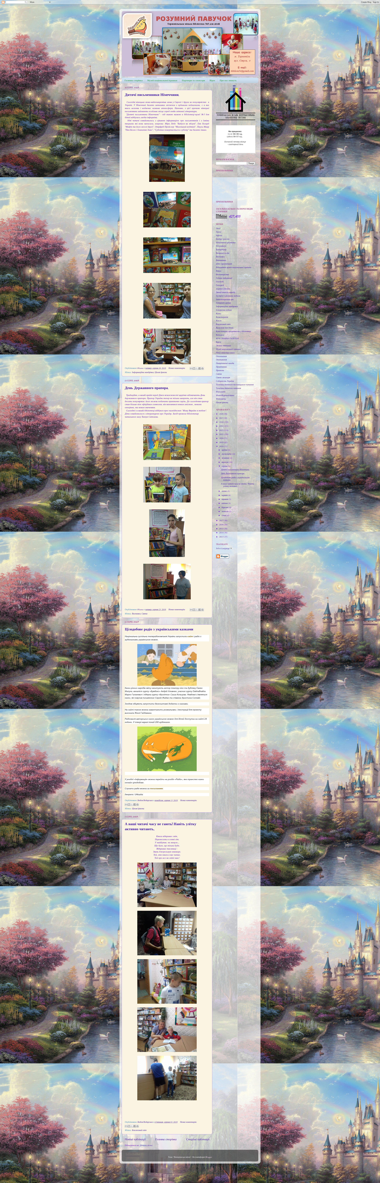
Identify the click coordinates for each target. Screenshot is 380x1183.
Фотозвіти (221, 398)
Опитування (221, 359)
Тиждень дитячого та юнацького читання (235, 384)
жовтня (225, 458)
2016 (221, 524)
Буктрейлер (221, 249)
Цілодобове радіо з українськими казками (159, 629)
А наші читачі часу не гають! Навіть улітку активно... (237, 484)
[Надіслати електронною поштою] (191, 368)
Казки (218, 313)
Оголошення (221, 356)
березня (225, 507)
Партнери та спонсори (193, 80)
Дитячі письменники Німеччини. (152, 94)
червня (225, 495)
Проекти (220, 370)
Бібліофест (221, 246)
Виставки (136, 613)
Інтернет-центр (223, 302)
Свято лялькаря (223, 377)
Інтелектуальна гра (224, 299)
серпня (225, 466)
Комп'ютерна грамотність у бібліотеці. (233, 331)
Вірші (218, 271)
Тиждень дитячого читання (228, 388)
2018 (221, 446)
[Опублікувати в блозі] (194, 368)
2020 (221, 438)
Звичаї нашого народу (225, 292)
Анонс (218, 232)
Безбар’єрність (222, 239)
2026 (221, 413)
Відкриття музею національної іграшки (233, 267)
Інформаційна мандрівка (143, 372)
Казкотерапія (222, 317)
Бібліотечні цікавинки (226, 242)
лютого (225, 511)
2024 (221, 422)
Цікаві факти (161, 372)
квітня (225, 503)
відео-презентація (224, 263)
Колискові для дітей (224, 327)
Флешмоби (220, 391)
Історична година (224, 310)
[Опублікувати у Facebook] (199, 368)
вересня (225, 462)
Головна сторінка (134, 80)
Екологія (220, 281)
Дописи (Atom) (146, 1145)
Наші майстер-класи (225, 352)
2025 (221, 418)
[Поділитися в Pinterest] (202, 368)
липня (224, 491)
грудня (225, 450)
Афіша (219, 235)
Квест (218, 320)
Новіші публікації (135, 1139)
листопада (227, 454)
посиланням (156, 788)
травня (225, 499)
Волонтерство (222, 274)
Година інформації (224, 278)
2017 (221, 520)
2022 (221, 430)
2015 (221, 528)
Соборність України (225, 381)
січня (224, 515)
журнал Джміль (223, 288)
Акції (218, 228)
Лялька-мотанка (223, 345)
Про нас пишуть (228, 80)
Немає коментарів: (177, 368)
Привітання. (221, 366)
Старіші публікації (197, 1139)
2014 (221, 532)
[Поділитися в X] (196, 368)
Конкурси (220, 335)
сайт (190, 636)
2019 (221, 442)
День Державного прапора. (146, 387)
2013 (221, 536)
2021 (221, 434)
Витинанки (221, 260)
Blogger (208, 1157)
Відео (212, 80)
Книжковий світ (139, 1130)
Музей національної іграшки (162, 80)
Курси (218, 342)
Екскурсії (220, 285)
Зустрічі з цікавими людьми (228, 295)
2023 (221, 426)
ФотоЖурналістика (225, 395)
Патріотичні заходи (225, 363)
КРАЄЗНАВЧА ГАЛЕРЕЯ (227, 338)
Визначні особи (222, 253)
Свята (144, 613)
